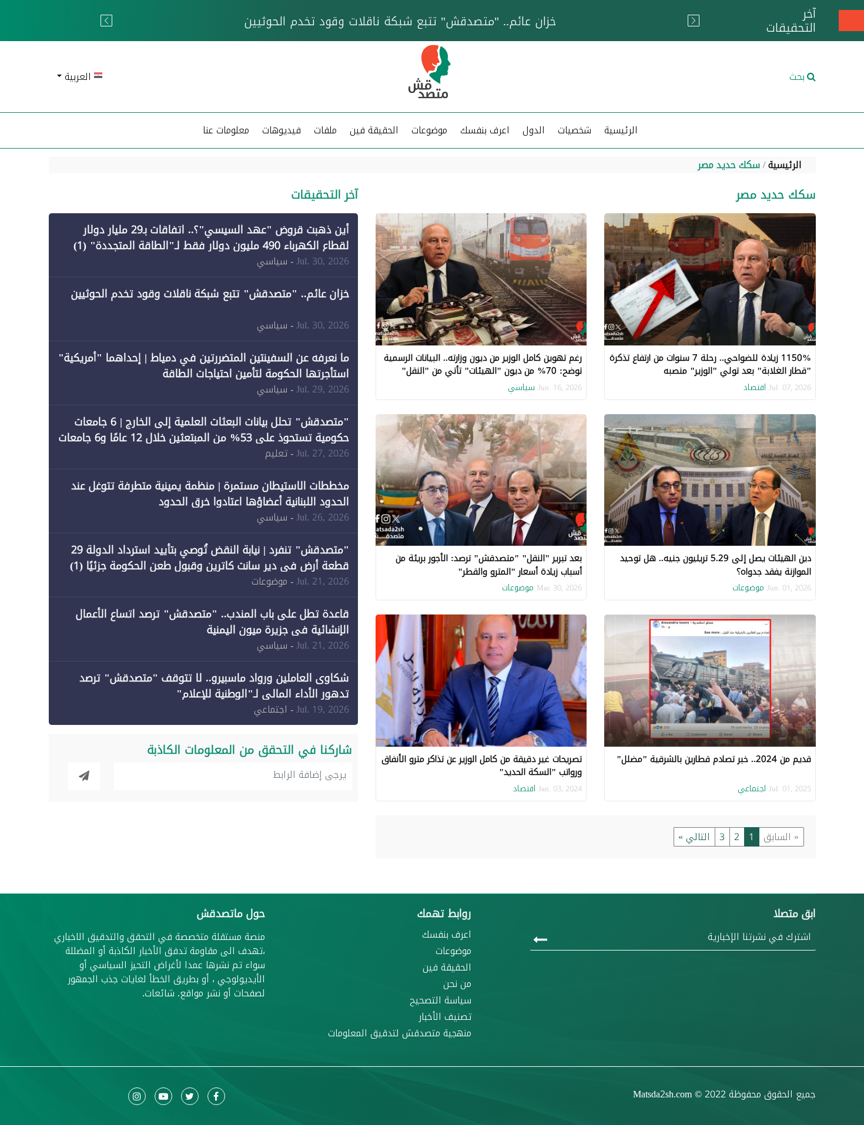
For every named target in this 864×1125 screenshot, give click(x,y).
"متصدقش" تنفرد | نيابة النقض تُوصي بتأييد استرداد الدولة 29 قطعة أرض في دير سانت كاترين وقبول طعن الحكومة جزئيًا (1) (209, 558)
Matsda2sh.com (662, 1094)
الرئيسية (621, 130)
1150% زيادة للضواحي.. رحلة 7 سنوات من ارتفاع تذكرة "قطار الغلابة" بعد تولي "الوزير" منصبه (710, 365)
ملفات (325, 130)
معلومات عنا (226, 130)
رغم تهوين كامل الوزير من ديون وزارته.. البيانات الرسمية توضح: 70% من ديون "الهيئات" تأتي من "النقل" (483, 365)
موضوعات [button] (429, 130)
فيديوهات (281, 130)
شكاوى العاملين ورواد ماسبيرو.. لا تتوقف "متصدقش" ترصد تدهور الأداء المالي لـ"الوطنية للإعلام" (214, 686)
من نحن (457, 984)
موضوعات (748, 588)
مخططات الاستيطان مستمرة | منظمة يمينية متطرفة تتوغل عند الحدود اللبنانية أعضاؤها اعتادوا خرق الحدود (210, 494)
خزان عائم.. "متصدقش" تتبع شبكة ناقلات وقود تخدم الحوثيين (210, 294)
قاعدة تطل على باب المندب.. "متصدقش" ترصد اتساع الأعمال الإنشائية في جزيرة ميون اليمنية (212, 622)
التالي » (694, 837)
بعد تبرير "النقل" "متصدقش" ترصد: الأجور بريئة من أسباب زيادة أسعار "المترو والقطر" (489, 565)
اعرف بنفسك (485, 130)
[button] (174, 77)
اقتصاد (755, 387)
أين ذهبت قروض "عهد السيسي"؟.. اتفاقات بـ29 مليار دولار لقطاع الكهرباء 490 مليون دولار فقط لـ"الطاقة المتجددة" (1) (211, 238)
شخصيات (574, 130)
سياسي (521, 387)
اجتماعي (752, 789)
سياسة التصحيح (440, 1000)
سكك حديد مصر (729, 165)
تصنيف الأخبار (444, 1017)
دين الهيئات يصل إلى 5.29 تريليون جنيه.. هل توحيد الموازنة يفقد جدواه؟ (715, 565)
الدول (534, 130)
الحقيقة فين (374, 130)
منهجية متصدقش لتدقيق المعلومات (399, 1033)
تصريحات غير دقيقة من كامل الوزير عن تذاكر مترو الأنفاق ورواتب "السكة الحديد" (481, 766)
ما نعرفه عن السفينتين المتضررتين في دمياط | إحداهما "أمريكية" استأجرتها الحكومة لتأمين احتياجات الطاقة (203, 366)
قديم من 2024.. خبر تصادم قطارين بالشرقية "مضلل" (714, 759)
